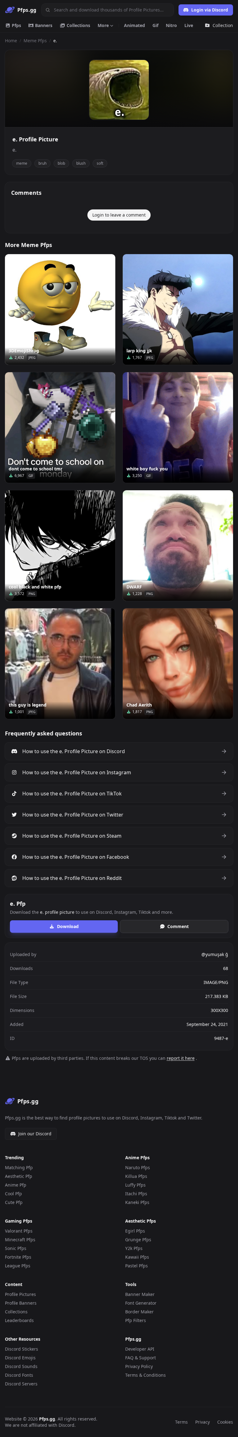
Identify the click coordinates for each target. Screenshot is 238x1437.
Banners (43, 25)
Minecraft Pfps (20, 1240)
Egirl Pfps (135, 1231)
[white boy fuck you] (178, 427)
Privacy (202, 1422)
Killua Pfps (136, 1176)
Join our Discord (34, 1134)
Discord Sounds (21, 1366)
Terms (181, 1422)
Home (11, 40)
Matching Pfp (19, 1167)
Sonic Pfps (15, 1248)
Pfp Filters (135, 1320)
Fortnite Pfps (18, 1257)
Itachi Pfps (136, 1194)
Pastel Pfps (136, 1266)
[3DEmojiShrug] (60, 309)
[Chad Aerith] (178, 663)
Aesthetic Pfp (18, 1176)
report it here (181, 1058)
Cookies (225, 1422)
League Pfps (17, 1266)
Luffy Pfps (135, 1185)
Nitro (171, 25)
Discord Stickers (21, 1349)
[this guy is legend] (60, 663)
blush (81, 163)
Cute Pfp (14, 1202)
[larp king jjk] (178, 309)
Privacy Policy (139, 1366)
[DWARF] (178, 545)
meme (21, 163)
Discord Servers (21, 1384)
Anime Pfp (15, 1185)
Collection (223, 25)
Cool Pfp (13, 1194)
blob (61, 163)
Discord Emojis (20, 1358)
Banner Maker (140, 1294)
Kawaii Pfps (137, 1257)
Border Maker (139, 1312)
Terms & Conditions (145, 1375)
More (103, 25)
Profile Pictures (20, 1294)
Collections (77, 25)
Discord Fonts (19, 1375)
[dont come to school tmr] (60, 427)
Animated (134, 25)
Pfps (16, 25)
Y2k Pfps (134, 1248)
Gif (155, 25)
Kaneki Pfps (137, 1202)
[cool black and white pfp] (60, 545)
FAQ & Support (140, 1358)
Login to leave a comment (119, 215)
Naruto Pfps (137, 1167)
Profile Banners (21, 1303)
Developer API (139, 1349)
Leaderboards (19, 1320)
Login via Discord (209, 10)
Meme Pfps (35, 40)
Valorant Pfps (19, 1231)
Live (188, 25)
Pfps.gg (47, 1419)
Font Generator (140, 1303)
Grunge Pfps (138, 1240)
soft (100, 163)
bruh (42, 163)
